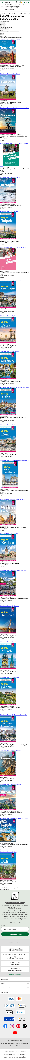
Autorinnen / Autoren (4, 29)
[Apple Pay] (9, 1012)
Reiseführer (24, 14)
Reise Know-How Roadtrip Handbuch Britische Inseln (14, 818)
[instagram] (12, 1026)
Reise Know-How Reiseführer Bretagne (10, 177)
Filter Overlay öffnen (4, 21)
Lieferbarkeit (3, 27)
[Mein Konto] (20, 2)
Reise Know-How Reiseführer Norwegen (10, 750)
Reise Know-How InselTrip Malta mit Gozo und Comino (14, 387)
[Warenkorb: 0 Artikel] (27, 2)
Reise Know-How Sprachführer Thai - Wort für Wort (13, 247)
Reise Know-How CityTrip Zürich (9, 641)
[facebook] (5, 1026)
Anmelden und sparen (15, 934)
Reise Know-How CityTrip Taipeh (9, 211)
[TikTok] (25, 1026)
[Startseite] (1, 14)
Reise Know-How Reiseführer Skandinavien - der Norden (14, 108)
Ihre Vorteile (4, 992)
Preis (1, 26)
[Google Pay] (22, 1006)
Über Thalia (4, 979)
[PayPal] (20, 1012)
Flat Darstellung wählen (16, 37)
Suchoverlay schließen (14, 6)
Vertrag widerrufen (15, 975)
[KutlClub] (21, 1019)
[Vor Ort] (17, 2)
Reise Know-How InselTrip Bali (8, 852)
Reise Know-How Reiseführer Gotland (10, 74)
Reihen (1, 30)
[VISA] (11, 999)
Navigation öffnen (2, 7)
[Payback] (9, 1019)
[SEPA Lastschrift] (9, 1006)
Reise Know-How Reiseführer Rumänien (10, 784)
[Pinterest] (18, 1026)
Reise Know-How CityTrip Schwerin (9, 677)
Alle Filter (2, 34)
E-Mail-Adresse (5, 926)
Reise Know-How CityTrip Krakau (9, 533)
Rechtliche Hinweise (15, 922)
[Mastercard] (19, 999)
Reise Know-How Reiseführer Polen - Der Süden (12, 499)
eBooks (5, 14)
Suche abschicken (9, 9)
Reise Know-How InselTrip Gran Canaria (10, 280)
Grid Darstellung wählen (5, 37)
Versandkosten (22, 1057)
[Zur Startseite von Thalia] (9, 2)
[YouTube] (15, 1033)
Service (3, 984)
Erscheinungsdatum (4, 31)
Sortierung (2, 23)
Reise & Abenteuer (14, 14)
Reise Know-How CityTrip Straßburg (9, 351)
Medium (2, 33)
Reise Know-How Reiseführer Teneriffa (10, 39)
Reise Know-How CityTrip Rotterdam (9, 606)
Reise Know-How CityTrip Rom (8, 424)
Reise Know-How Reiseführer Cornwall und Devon (13, 570)
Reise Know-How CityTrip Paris (8, 316)
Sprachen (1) (3, 24)
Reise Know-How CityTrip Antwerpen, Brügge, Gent (13, 715)
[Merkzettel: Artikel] (24, 2)
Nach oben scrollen (4, 889)
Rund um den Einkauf (7, 988)
